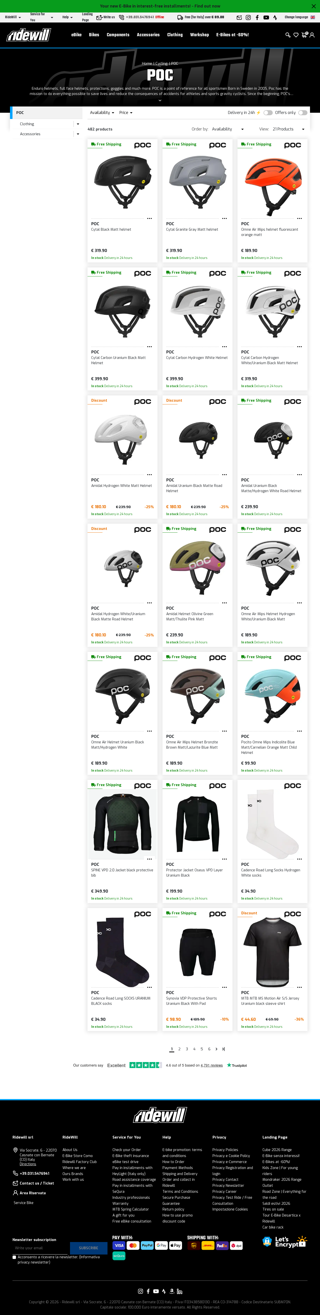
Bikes (94, 35)
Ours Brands (72, 1174)
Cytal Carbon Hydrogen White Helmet (197, 357)
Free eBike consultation (131, 1221)
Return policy (173, 1209)
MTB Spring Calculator (130, 1209)
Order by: (200, 129)
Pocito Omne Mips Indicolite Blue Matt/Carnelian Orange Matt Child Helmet (269, 747)
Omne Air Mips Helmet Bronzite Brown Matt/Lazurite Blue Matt (192, 745)
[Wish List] (296, 34)
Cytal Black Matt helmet (111, 229)
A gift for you (123, 1215)
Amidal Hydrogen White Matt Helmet (121, 485)
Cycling (162, 63)
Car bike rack (273, 1227)
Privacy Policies (225, 1150)
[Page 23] (223, 1049)
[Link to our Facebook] (148, 1291)
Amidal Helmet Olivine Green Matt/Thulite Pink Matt (189, 617)
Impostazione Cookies (230, 1209)
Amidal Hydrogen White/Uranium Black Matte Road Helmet (118, 617)
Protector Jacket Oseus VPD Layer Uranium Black (194, 873)
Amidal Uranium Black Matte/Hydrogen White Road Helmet (271, 488)
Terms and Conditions (180, 1191)
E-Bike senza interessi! (281, 1156)
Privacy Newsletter (228, 1185)
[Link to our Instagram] (141, 1291)
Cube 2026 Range (277, 1150)
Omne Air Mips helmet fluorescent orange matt (269, 232)
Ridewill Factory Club (79, 1162)
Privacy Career (224, 1191)
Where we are (74, 1168)
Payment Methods (177, 1168)
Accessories (148, 35)
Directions (28, 1164)
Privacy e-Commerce (229, 1162)
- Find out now (206, 6)
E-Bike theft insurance (130, 1156)
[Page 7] (217, 1049)
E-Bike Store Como (77, 1156)
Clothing (175, 35)
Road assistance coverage (134, 1179)
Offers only (285, 112)
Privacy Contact (225, 1179)
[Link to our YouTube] (156, 1291)
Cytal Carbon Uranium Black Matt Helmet (118, 360)
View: (264, 129)
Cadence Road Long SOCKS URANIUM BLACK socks (120, 1001)
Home (147, 63)
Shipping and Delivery (180, 1174)
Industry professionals (131, 1197)
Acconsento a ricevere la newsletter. (59, 1260)
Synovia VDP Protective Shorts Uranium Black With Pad (191, 1001)
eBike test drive (125, 1162)
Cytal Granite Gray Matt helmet (192, 229)
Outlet (267, 1185)
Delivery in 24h (241, 112)
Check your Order (126, 1150)
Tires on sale (273, 1209)
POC (174, 63)
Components (118, 35)
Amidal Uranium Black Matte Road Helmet (194, 488)
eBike (77, 35)
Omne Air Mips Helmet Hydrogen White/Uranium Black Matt (268, 617)
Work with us (73, 1179)
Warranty (120, 1203)
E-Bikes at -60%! (232, 35)
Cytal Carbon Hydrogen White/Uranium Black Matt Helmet (269, 360)
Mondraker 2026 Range (282, 1179)
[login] (312, 34)
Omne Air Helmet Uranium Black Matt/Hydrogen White (117, 745)
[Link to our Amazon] (172, 1291)
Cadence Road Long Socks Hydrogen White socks (270, 873)
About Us (70, 1150)
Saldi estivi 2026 (276, 1203)
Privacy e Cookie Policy (231, 1156)
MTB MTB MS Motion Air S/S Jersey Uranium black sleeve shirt (270, 1001)
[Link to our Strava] (164, 1291)
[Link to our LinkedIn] (179, 1291)
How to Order (173, 1162)
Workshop (199, 35)
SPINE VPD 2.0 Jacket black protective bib (122, 873)
